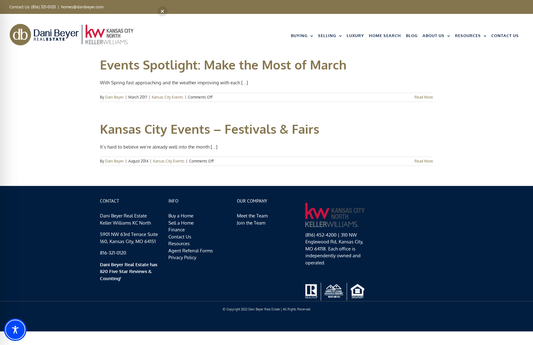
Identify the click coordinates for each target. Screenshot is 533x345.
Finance (176, 230)
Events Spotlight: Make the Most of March (223, 64)
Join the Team (251, 223)
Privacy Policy (182, 257)
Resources (179, 243)
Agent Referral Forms (190, 251)
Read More (424, 97)
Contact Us (179, 237)
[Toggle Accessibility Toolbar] (15, 329)
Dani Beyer (114, 97)
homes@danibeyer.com (82, 6)
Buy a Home (180, 216)
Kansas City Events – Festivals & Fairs (209, 129)
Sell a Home (181, 223)
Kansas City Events (167, 97)
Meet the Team (252, 216)
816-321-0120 (113, 253)
